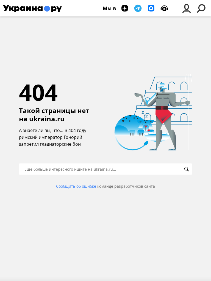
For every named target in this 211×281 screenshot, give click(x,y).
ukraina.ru (47, 118)
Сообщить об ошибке (76, 186)
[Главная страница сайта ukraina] (32, 8)
